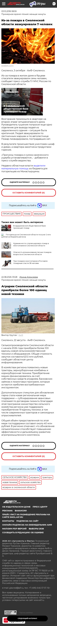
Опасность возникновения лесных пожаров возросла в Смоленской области (32, 253)
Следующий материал (27, 618)
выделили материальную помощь (23, 167)
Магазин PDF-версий (14, 528)
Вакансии (21, 510)
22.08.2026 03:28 (9, 277)
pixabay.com (7, 65)
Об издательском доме (16, 507)
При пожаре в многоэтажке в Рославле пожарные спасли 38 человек (30, 262)
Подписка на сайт (27, 521)
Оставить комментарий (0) (28, 192)
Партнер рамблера (26, 612)
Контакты (8, 521)
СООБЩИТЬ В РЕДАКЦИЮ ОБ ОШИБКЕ (23, 532)
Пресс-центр (40, 507)
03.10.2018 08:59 (9, 11)
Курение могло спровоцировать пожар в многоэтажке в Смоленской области (31, 244)
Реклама (7, 510)
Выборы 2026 (36, 528)
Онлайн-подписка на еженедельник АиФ (27, 525)
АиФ (21, 335)
